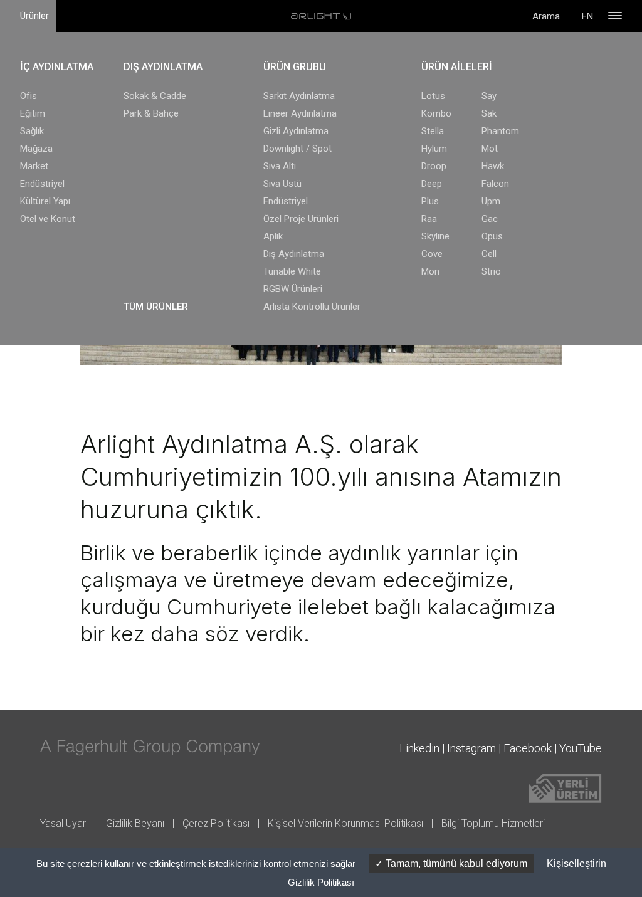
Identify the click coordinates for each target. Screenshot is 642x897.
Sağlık (32, 131)
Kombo (436, 113)
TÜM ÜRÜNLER (156, 306)
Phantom (500, 131)
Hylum (434, 148)
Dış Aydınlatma (293, 254)
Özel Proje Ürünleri (301, 218)
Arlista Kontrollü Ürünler (311, 306)
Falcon (495, 183)
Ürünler (34, 15)
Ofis (28, 96)
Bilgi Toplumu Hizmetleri (493, 823)
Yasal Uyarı (64, 823)
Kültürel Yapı (45, 201)
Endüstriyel (42, 183)
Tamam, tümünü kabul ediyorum (455, 863)
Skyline (435, 236)
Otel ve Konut (47, 218)
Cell (489, 254)
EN (587, 16)
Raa (429, 218)
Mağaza (36, 148)
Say (489, 96)
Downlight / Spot (297, 148)
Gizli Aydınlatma (296, 131)
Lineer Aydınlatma (300, 113)
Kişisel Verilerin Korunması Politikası (345, 823)
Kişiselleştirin (576, 863)
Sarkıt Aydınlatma (299, 96)
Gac (490, 218)
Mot (490, 148)
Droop (433, 166)
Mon (430, 271)
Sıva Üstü (282, 183)
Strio (491, 271)
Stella (432, 131)
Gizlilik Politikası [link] (321, 882)
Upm (491, 201)
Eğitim (32, 113)
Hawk (493, 166)
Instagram (471, 748)
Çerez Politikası (216, 823)
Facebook (527, 748)
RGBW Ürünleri (292, 289)
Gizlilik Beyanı (135, 823)
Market (34, 166)
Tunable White (292, 271)
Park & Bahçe (151, 113)
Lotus (433, 96)
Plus (430, 201)
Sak (489, 113)
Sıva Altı (279, 166)
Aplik (273, 236)
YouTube (580, 748)
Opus (492, 236)
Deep (431, 183)
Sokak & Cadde (155, 96)
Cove (432, 254)
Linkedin (419, 748)
